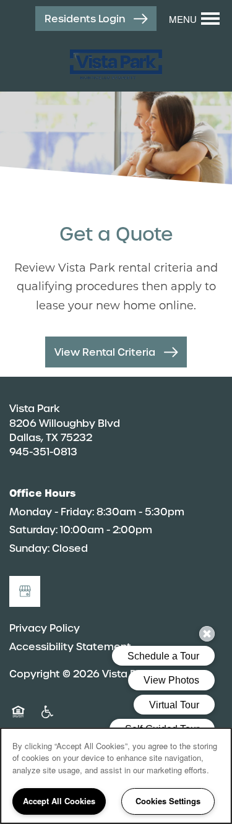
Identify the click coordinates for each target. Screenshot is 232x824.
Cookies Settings (167, 801)
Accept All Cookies (59, 801)
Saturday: (33, 529)
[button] (96, 19)
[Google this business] (24, 591)
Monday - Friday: (51, 511)
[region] (116, 775)
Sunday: (29, 548)
